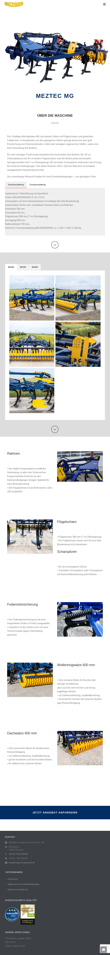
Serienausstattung (16, 185)
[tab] (16, 185)
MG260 (11, 267)
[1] (31, 297)
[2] (77, 297)
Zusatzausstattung (38, 185)
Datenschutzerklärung (18, 889)
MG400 (35, 267)
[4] (77, 344)
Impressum (13, 879)
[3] (31, 344)
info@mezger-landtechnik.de (22, 862)
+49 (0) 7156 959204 (18, 854)
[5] (31, 390)
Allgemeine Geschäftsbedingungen (24, 884)
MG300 (23, 267)
